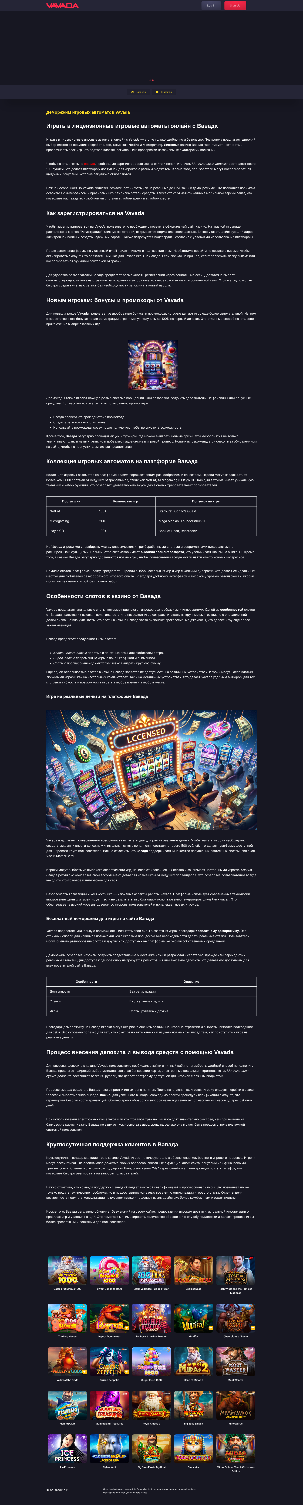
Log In (211, 5)
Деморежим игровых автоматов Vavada (88, 112)
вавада (89, 164)
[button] (150, 80)
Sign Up (235, 5)
